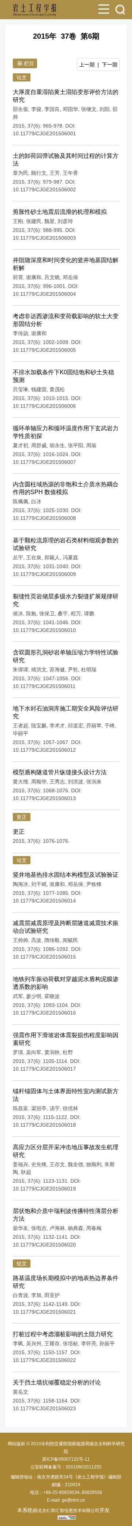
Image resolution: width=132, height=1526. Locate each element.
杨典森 (75, 1228)
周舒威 (39, 445)
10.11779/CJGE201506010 (44, 630)
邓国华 (70, 109)
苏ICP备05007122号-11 (66, 1459)
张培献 (70, 1343)
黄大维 (20, 782)
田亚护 (52, 1295)
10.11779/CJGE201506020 (44, 1245)
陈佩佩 (20, 501)
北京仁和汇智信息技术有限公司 (68, 1510)
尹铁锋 (94, 884)
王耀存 (52, 1343)
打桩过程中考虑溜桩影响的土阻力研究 (63, 1334)
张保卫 (47, 613)
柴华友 (20, 1228)
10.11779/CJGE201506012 (44, 750)
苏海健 (57, 669)
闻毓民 (70, 940)
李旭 (36, 1295)
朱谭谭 (20, 669)
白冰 (36, 501)
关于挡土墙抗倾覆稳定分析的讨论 (57, 1382)
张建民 (33, 221)
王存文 (57, 1164)
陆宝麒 (39, 726)
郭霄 (18, 277)
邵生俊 (20, 109)
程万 (76, 613)
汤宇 (55, 1108)
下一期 (109, 64)
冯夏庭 (70, 557)
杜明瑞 (88, 669)
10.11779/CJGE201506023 (44, 1408)
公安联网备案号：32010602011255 (66, 1467)
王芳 (55, 173)
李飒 (18, 1343)
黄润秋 (52, 1052)
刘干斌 (39, 884)
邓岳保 (70, 277)
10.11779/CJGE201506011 (44, 686)
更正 (21, 817)
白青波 (20, 1295)
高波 (36, 940)
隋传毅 (52, 940)
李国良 (52, 109)
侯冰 (18, 613)
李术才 (57, 726)
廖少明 (33, 996)
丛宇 (18, 557)
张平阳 (75, 445)
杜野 (68, 1052)
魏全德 (75, 1164)
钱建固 (39, 389)
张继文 (88, 109)
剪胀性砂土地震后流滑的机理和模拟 (60, 212)
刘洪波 (75, 782)
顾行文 (39, 173)
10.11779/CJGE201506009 (44, 574)
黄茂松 (57, 389)
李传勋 (20, 333)
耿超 (26, 1172)
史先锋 (39, 1164)
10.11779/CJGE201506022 (44, 1360)
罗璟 (18, 1052)
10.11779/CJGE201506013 (44, 798)
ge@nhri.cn (73, 1500)
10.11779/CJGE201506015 (44, 957)
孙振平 (107, 1343)
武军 (18, 996)
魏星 (49, 221)
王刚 (18, 221)
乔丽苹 (94, 726)
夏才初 (20, 445)
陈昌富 (20, 1108)
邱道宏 (75, 726)
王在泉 (33, 557)
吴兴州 (33, 1343)
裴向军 (33, 1052)
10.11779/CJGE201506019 (44, 1189)
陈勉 (31, 613)
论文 (21, 77)
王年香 (70, 173)
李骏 (36, 109)
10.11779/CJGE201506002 (44, 189)
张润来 (94, 782)
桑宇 (63, 613)
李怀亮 (88, 1343)
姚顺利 (94, 1164)
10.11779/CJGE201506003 (44, 238)
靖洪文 (39, 669)
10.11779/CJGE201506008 (44, 518)
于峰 (109, 726)
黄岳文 (20, 1392)
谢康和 (33, 277)
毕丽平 (20, 733)
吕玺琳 (20, 389)
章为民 (20, 173)
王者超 (20, 726)
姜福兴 (20, 1164)
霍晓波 (52, 996)
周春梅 (94, 1228)
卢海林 (57, 1228)
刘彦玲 (65, 221)
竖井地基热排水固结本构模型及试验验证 (65, 875)
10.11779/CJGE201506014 (44, 901)
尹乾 (73, 669)
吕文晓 (52, 277)
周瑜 (91, 445)
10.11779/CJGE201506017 (44, 1069)
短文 (21, 1263)
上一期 (87, 64)
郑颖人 (52, 557)
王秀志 (57, 782)
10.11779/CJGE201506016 (44, 1013)
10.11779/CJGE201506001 (44, 133)
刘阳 (104, 109)
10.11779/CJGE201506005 (44, 350)
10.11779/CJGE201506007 (44, 462)
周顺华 (39, 782)
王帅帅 (20, 940)
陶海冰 (20, 884)
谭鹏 (89, 613)
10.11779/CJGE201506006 (44, 406)
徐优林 (70, 1108)
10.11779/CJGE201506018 (44, 1125)
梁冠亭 (39, 1108)
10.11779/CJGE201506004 (44, 294)
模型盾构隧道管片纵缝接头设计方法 (60, 772)
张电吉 (39, 1228)
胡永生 (57, 445)
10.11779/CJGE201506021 (44, 1312)
